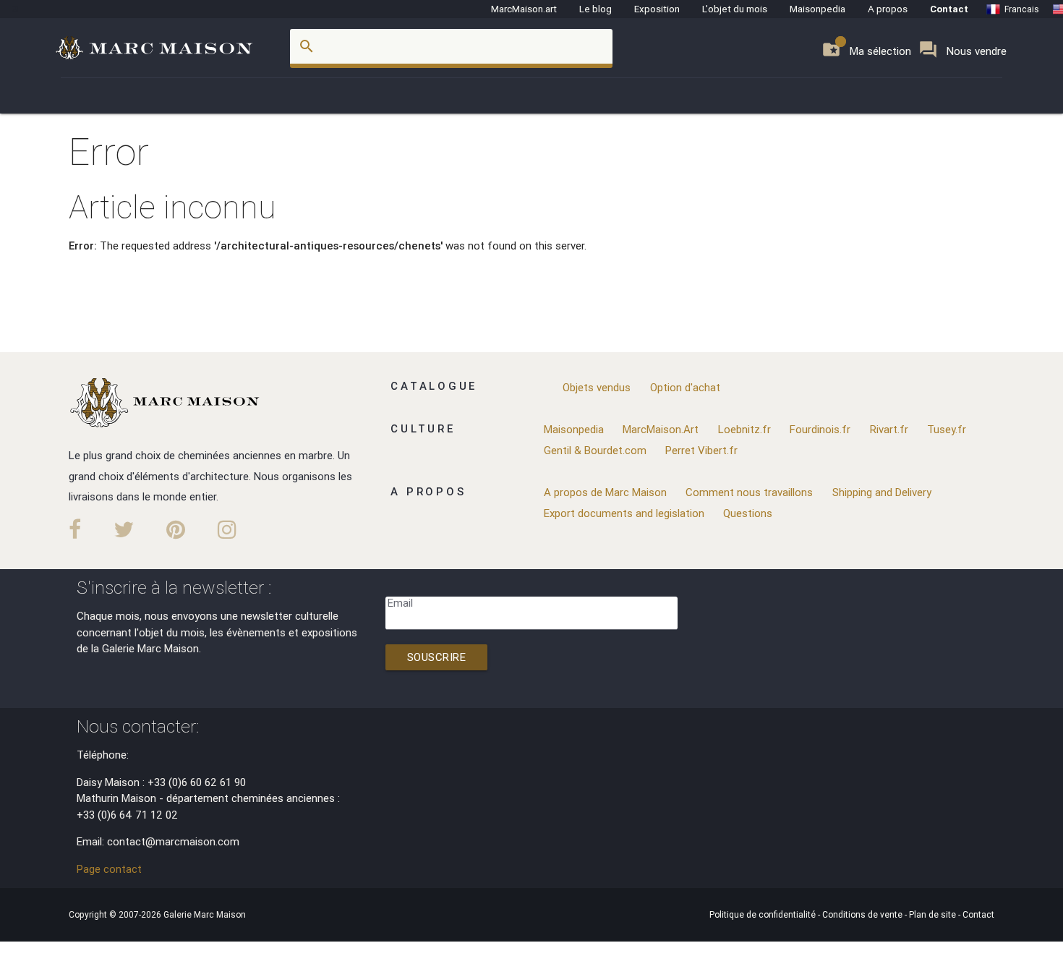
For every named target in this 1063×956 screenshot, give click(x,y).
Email (400, 603)
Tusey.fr (946, 429)
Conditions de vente (863, 914)
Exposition (657, 8)
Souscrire (436, 657)
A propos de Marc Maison (605, 492)
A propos (888, 8)
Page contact (109, 869)
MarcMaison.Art (661, 429)
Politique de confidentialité (763, 914)
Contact (949, 8)
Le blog (595, 8)
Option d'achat (685, 387)
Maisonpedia (817, 8)
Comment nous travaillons (749, 492)
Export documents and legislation (624, 513)
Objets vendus (597, 387)
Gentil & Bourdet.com (595, 450)
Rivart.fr (889, 429)
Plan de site (933, 914)
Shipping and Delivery (881, 492)
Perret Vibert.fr (701, 450)
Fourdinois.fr (820, 429)
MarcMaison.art (524, 8)
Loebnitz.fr (744, 429)
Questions (747, 513)
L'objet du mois (734, 8)
